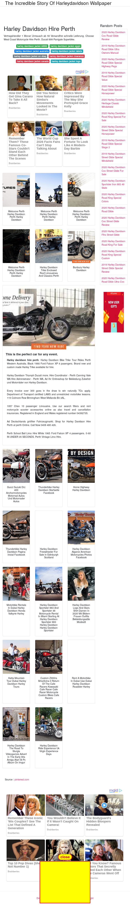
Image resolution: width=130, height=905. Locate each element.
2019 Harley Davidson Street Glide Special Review (113, 268)
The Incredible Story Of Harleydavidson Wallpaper (58, 3)
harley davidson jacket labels (67, 51)
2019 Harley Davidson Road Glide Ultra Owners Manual (113, 49)
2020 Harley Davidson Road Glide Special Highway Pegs (113, 62)
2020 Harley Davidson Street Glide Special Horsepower (113, 130)
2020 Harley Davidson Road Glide (113, 209)
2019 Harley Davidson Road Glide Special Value (113, 76)
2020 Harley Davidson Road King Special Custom (113, 254)
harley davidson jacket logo (66, 61)
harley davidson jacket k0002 (32, 46)
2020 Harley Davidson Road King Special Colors (113, 197)
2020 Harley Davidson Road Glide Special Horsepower (113, 89)
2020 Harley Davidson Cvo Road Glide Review (113, 35)
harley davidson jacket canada (33, 61)
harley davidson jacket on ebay (30, 56)
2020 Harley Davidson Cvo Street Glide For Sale (113, 170)
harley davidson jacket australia (32, 51)
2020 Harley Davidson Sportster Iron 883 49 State (113, 184)
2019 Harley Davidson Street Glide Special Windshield (113, 157)
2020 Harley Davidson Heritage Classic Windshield (113, 103)
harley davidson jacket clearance (66, 56)
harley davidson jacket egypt (65, 46)
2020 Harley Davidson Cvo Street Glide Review (113, 221)
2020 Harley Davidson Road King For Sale (113, 242)
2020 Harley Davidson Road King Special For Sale (114, 116)
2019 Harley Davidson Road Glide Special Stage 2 (113, 143)
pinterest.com (22, 779)
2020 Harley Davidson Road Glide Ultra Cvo (113, 279)
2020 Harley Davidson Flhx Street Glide (113, 232)
